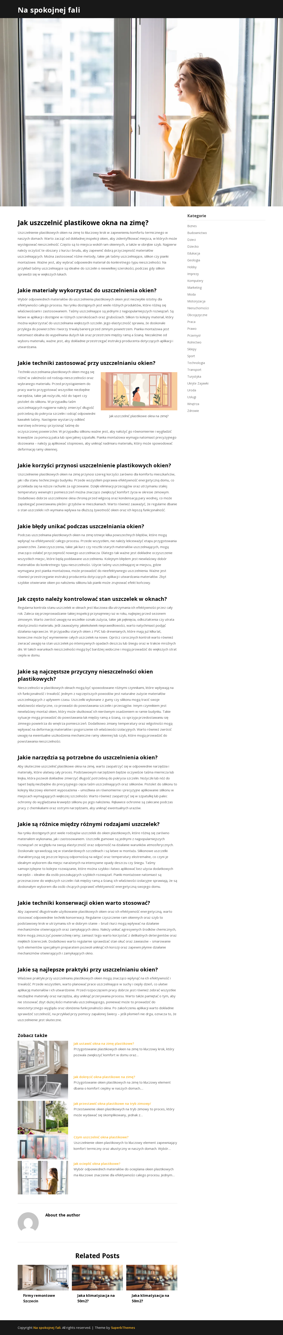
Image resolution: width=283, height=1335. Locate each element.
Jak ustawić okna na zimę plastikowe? (104, 1043)
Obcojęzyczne (197, 315)
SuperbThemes (123, 1327)
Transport (194, 370)
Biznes (192, 226)
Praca (191, 322)
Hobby (192, 267)
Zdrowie (193, 411)
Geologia (193, 260)
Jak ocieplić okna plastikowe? (97, 1163)
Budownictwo (197, 233)
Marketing (194, 287)
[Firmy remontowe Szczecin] (43, 1276)
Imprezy (193, 274)
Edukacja (193, 253)
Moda (191, 294)
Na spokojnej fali (49, 10)
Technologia (196, 363)
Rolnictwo (194, 342)
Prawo (192, 328)
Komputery (195, 281)
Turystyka (194, 376)
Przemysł (194, 335)
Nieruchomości (198, 308)
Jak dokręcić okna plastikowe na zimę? (104, 1077)
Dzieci (191, 240)
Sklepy (191, 349)
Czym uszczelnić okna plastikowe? (101, 1137)
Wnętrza (193, 404)
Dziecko (193, 246)
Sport (191, 356)
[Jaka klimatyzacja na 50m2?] (97, 1276)
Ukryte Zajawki (197, 383)
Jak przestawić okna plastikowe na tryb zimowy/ (112, 1103)
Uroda (191, 390)
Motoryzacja (196, 301)
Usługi (191, 397)
